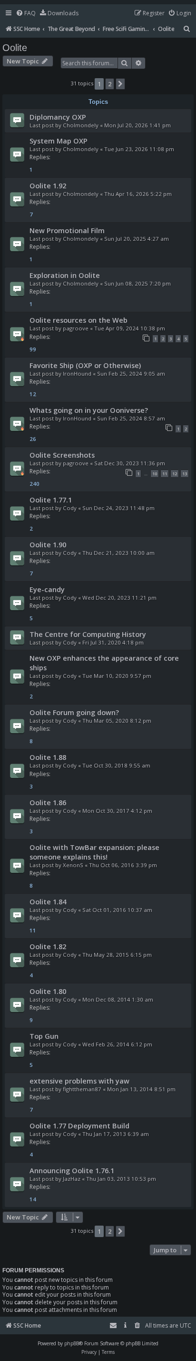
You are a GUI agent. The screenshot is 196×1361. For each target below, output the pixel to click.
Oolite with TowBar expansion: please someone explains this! (94, 851)
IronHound (77, 373)
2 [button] (109, 84)
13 (184, 474)
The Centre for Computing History (87, 634)
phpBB (71, 1343)
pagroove (75, 328)
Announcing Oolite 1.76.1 (71, 1170)
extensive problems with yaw (79, 1080)
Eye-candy (47, 589)
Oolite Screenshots (62, 455)
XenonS (73, 865)
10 (154, 474)
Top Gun (44, 1036)
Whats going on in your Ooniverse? (88, 410)
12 (174, 474)
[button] (120, 84)
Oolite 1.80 (47, 991)
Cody (70, 508)
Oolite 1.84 (47, 901)
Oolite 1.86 (47, 802)
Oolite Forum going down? (74, 712)
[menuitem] (26, 13)
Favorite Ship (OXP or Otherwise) (85, 365)
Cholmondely (80, 125)
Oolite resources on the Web (78, 320)
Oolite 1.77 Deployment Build (79, 1125)
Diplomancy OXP (57, 117)
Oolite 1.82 (47, 946)
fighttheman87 (82, 1089)
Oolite (14, 47)
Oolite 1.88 (47, 757)
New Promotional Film (67, 230)
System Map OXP (58, 140)
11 (164, 474)
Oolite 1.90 (47, 544)
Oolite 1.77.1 (50, 499)
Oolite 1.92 (47, 185)
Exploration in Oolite (64, 275)
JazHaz (71, 1178)
